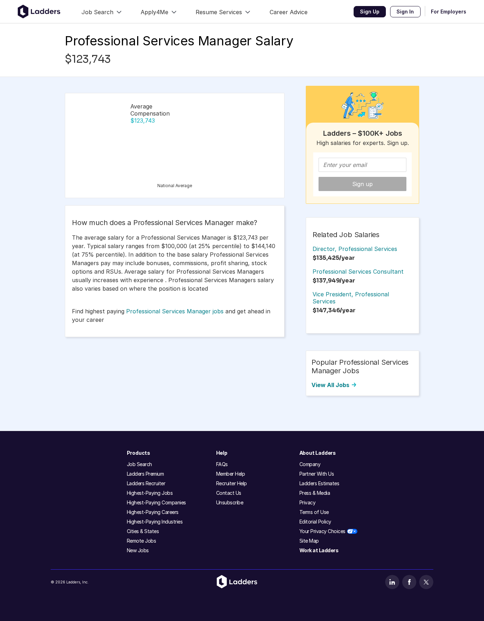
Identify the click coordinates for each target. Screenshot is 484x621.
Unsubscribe (229, 502)
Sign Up (369, 12)
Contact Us (228, 493)
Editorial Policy (315, 522)
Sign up (362, 184)
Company (310, 464)
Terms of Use (314, 512)
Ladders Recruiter (146, 483)
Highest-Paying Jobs (150, 493)
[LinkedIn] (392, 582)
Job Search (139, 464)
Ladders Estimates (319, 483)
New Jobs (138, 550)
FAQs (222, 464)
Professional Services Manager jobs (175, 311)
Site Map (309, 541)
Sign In (405, 12)
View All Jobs (330, 384)
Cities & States (143, 531)
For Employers (448, 12)
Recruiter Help (231, 483)
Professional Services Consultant (358, 271)
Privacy (307, 502)
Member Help (230, 474)
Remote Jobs (141, 541)
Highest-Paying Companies (156, 502)
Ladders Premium (145, 474)
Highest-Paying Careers (153, 512)
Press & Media (314, 493)
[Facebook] (409, 582)
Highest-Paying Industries (155, 522)
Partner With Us (316, 474)
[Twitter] (426, 582)
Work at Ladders (319, 550)
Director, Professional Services (355, 248)
